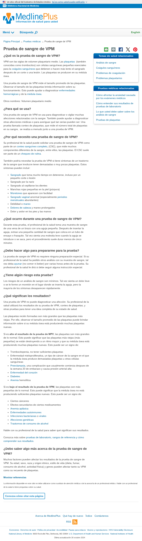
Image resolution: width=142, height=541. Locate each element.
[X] (128, 49)
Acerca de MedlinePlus (47, 515)
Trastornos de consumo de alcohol (29, 423)
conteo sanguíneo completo (32, 146)
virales (42, 416)
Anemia (14, 380)
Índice (89, 515)
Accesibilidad (61, 530)
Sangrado (15, 174)
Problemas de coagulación (110, 73)
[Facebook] (120, 49)
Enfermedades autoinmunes (25, 412)
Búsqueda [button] (26, 33)
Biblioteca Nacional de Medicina (23, 6)
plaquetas (69, 61)
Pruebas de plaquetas (108, 119)
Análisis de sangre (106, 62)
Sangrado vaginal (20, 197)
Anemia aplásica (19, 408)
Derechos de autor (28, 530)
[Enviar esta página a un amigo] (106, 49)
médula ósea (34, 94)
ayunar (18, 263)
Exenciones (14, 530)
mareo (26, 203)
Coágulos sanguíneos (108, 67)
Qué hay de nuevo (73, 515)
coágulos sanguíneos (23, 68)
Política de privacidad (46, 530)
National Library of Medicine (20, 534)
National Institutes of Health (121, 534)
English (135, 32)
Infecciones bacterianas (23, 416)
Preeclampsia (17, 365)
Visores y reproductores (97, 530)
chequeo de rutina (31, 153)
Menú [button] (6, 32)
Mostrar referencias (14, 477)
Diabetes (15, 376)
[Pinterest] (135, 49)
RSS (68, 521)
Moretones (16, 193)
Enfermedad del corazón (23, 372)
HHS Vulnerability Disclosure (121, 530)
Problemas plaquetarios (109, 78)
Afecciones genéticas (22, 419)
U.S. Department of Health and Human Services (89, 534)
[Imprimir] (113, 49)
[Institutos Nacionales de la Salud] (5, 6)
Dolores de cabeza (20, 207)
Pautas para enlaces (77, 530)
